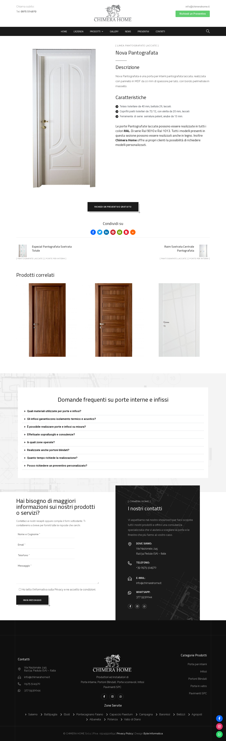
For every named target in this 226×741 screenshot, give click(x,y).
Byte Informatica (153, 733)
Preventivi (143, 31)
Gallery (114, 31)
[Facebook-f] (130, 606)
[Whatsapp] (144, 606)
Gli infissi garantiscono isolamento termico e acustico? (61, 419)
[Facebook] (219, 718)
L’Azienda (78, 31)
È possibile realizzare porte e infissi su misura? (56, 426)
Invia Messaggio (32, 600)
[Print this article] (119, 232)
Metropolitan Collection (46, 322)
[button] (113, 411)
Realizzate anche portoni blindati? (48, 450)
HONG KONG (113, 314)
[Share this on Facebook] (93, 232)
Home (64, 31)
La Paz (46, 314)
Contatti (160, 31)
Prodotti (95, 31)
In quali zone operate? (41, 442)
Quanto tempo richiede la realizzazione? (52, 457)
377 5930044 (144, 597)
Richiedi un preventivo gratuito (113, 206)
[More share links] (133, 232)
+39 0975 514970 (146, 567)
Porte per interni (47, 326)
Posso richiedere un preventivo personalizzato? (57, 465)
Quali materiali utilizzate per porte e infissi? (54, 411)
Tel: (26, 11)
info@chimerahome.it (198, 6)
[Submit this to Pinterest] (113, 232)
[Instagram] (137, 606)
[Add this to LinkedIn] (106, 232)
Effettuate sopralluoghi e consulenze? (51, 434)
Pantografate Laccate (179, 322)
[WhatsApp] (219, 734)
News (128, 31)
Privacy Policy (125, 733)
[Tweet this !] (99, 232)
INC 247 (179, 314)
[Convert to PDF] (126, 232)
